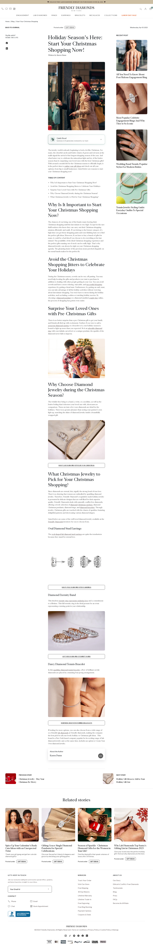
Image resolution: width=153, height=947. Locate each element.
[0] (150, 9)
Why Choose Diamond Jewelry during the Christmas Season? (74, 193)
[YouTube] (74, 935)
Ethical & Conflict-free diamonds (126, 884)
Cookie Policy (105, 930)
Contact (12, 896)
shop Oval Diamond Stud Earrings (76, 587)
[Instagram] (66, 935)
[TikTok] (70, 935)
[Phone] (2, 8)
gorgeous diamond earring (58, 326)
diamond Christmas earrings (81, 505)
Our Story (116, 880)
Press (115, 895)
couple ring (93, 298)
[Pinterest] (78, 935)
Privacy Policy (93, 930)
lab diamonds (63, 733)
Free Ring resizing (85, 907)
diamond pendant (64, 298)
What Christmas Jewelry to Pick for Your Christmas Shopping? (74, 197)
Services (82, 875)
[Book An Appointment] (14, 9)
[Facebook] (83, 935)
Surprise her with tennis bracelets (76, 723)
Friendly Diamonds (76, 9)
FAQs (115, 899)
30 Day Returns (84, 892)
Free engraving (83, 903)
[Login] (145, 9)
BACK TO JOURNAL (12, 27)
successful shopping (94, 284)
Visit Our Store (83, 884)
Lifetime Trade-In (84, 899)
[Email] (10, 8)
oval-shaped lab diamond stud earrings (67, 534)
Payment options (84, 911)
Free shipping (83, 888)
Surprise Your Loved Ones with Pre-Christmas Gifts (70, 190)
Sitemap (115, 930)
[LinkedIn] (87, 935)
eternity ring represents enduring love (73, 601)
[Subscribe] (48, 889)
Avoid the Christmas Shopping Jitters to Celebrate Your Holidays (75, 186)
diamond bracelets (87, 507)
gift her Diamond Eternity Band (76, 656)
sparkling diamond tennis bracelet (66, 670)
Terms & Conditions (79, 930)
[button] (6, 8)
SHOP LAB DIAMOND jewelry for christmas (76, 465)
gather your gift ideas (73, 166)
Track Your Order (84, 880)
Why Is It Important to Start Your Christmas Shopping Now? (73, 183)
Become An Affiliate (120, 903)
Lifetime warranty (85, 895)
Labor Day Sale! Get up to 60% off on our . (76, 2)
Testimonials (118, 888)
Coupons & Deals (84, 914)
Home (7, 21)
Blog (12, 21)
